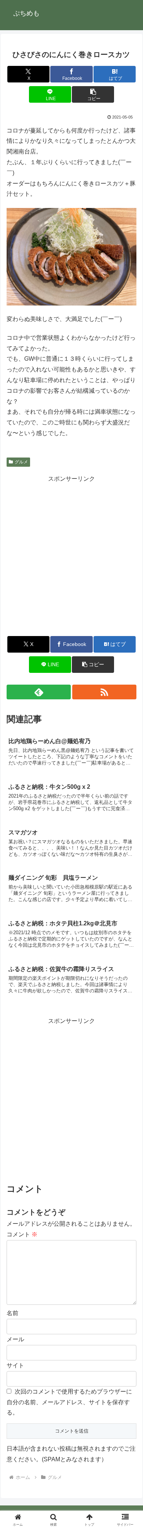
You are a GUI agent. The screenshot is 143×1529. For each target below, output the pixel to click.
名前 (12, 1313)
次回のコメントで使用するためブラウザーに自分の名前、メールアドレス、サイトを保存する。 (69, 1402)
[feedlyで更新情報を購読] (39, 692)
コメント (22, 1234)
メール (15, 1339)
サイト (15, 1365)
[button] (93, 94)
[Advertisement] (71, 556)
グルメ (21, 462)
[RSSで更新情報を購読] (104, 692)
